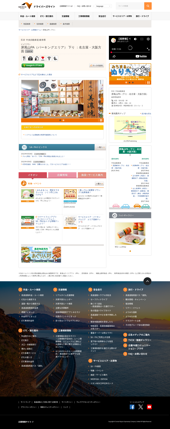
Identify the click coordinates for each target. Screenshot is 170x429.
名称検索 (40, 24)
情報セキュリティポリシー (50, 407)
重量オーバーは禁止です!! (101, 332)
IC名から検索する (28, 299)
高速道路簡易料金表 (29, 307)
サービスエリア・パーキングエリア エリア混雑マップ (89, 219)
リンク (65, 407)
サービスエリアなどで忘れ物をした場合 (36, 75)
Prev (22, 100)
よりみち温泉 (131, 312)
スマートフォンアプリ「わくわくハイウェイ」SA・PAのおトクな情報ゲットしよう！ (47, 220)
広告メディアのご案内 (139, 334)
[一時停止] (101, 120)
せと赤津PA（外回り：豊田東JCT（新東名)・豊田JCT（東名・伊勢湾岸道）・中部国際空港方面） (140, 194)
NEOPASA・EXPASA (99, 379)
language (99, 6)
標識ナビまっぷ (27, 312)
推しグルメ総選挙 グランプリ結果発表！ (89, 191)
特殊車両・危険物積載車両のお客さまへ (103, 327)
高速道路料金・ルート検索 (32, 295)
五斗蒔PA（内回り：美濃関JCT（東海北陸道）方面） (140, 178)
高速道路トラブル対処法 (101, 295)
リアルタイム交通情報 (65, 295)
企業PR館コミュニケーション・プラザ (139, 347)
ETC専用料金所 (27, 320)
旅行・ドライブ (142, 16)
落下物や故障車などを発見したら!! (102, 342)
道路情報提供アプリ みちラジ (68, 312)
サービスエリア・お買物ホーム (30, 30)
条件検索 (66, 24)
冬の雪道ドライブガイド (101, 310)
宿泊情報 (129, 303)
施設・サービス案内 (99, 374)
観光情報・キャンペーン (136, 299)
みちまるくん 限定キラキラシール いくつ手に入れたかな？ (47, 192)
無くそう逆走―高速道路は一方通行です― (103, 305)
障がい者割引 (27, 348)
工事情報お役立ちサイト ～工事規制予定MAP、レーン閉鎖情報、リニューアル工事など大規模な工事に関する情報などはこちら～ (69, 341)
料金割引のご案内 (28, 336)
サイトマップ (25, 402)
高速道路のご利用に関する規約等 (46, 402)
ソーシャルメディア (137, 402)
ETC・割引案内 (46, 16)
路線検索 (53, 24)
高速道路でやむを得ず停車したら (104, 316)
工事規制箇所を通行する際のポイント (104, 349)
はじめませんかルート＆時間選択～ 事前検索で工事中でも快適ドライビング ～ (69, 354)
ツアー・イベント (133, 307)
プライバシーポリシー (29, 407)
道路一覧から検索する (30, 303)
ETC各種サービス (28, 353)
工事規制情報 (84, 16)
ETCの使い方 (26, 357)
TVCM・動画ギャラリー (139, 340)
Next (102, 100)
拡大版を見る (146, 114)
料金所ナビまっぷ (28, 316)
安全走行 (102, 16)
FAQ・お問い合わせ (84, 6)
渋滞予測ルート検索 (64, 303)
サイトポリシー (67, 402)
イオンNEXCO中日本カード (102, 383)
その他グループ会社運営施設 (138, 324)
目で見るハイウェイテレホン (68, 320)
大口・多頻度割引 (28, 344)
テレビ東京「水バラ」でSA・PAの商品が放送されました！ (43, 156)
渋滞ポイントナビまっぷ (66, 316)
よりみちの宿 (131, 316)
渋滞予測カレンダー (64, 299)
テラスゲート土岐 (133, 320)
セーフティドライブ (99, 299)
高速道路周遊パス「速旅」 (32, 365)
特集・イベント (97, 370)
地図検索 (26, 24)
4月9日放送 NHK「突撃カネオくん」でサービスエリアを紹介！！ (46, 164)
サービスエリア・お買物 (122, 16)
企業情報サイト (65, 6)
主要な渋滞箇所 (62, 307)
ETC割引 (24, 340)
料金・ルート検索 (27, 16)
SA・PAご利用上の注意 (100, 337)
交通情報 (65, 16)
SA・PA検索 (96, 366)
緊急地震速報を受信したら (102, 321)
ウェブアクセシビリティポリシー (88, 402)
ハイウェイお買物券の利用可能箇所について (41, 135)
